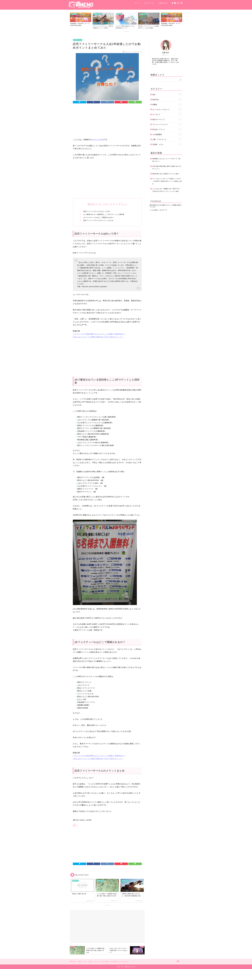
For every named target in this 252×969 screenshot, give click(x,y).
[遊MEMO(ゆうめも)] (81, 8)
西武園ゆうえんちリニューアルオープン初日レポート (166, 160)
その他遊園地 (166, 134)
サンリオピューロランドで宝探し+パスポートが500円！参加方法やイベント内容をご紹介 (167, 181)
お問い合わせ (163, 3)
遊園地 (166, 104)
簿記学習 (166, 99)
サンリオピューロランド (166, 109)
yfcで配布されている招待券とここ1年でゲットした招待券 (103, 214)
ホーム (137, 3)
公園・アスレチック (166, 139)
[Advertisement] (107, 121)
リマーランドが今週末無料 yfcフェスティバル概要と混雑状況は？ (99, 334)
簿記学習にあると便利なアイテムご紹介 (165, 174)
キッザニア (166, 114)
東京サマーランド (166, 119)
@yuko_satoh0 (97, 140)
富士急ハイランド (166, 129)
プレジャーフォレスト (166, 124)
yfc (75, 825)
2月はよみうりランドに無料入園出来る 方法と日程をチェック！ (98, 337)
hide (124, 204)
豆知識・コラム (77, 40)
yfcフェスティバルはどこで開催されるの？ (98, 217)
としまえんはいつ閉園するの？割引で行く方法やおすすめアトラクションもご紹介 (166, 190)
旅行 (166, 94)
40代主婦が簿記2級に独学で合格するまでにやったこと (167, 168)
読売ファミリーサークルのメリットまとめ (98, 220)
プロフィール (149, 3)
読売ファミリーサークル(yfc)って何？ (97, 211)
